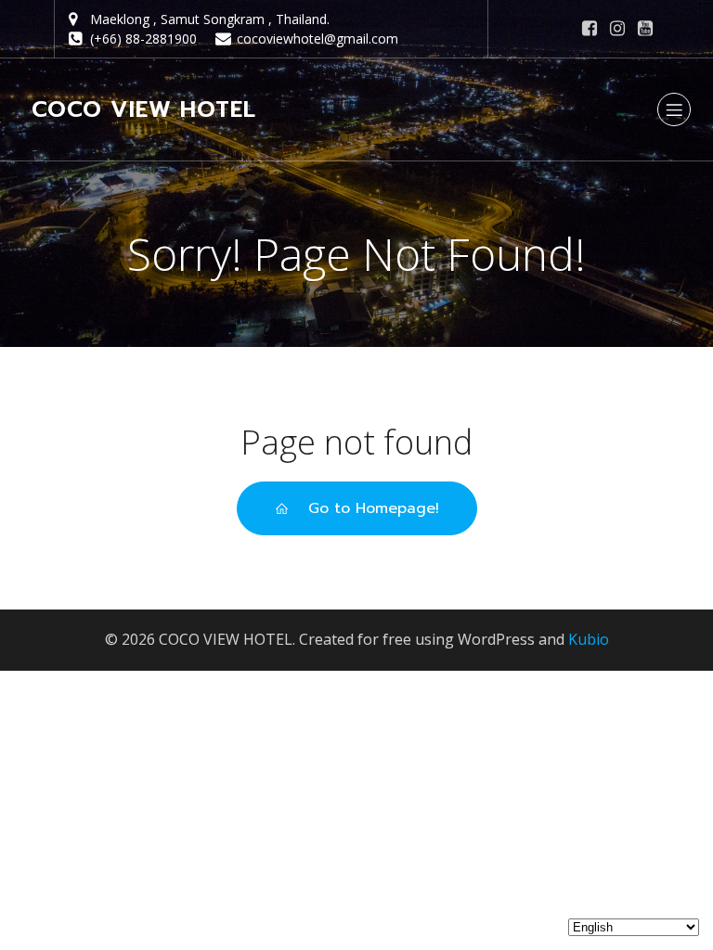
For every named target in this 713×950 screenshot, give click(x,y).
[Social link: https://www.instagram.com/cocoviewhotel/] (617, 29)
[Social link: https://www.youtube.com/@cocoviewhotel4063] (645, 29)
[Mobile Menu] (674, 109)
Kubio (588, 639)
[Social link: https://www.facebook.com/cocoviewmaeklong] (589, 29)
